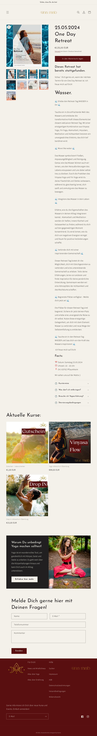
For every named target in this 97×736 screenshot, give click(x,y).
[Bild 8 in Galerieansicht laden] (43, 85)
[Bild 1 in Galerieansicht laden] (11, 74)
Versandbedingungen (57, 691)
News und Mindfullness (37, 668)
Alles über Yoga (34, 674)
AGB (50, 680)
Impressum (53, 674)
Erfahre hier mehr (24, 579)
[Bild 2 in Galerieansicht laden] (22, 74)
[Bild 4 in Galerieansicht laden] (43, 74)
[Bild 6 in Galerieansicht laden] (22, 85)
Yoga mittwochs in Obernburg (59, 466)
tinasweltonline (45, 733)
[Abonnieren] (45, 716)
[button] (7, 12)
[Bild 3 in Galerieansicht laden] (33, 74)
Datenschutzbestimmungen (59, 685)
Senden (19, 651)
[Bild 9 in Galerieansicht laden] (11, 96)
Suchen (52, 668)
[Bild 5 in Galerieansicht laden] (11, 85)
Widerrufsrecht (54, 697)
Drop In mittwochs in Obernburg (17, 519)
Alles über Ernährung (36, 680)
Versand (57, 51)
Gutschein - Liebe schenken (15, 466)
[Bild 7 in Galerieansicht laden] (33, 85)
